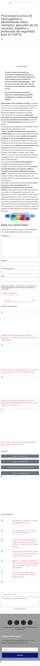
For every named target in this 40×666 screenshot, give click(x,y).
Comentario (5, 236)
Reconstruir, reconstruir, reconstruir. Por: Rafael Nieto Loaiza (25, 521)
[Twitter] (30, 215)
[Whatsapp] (15, 218)
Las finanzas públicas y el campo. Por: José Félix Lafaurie (24, 531)
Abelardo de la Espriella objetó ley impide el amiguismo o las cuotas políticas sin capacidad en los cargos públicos (20, 337)
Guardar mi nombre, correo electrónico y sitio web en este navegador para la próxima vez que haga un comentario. (19, 287)
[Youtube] (30, 622)
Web (2, 276)
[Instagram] (20, 215)
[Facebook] (10, 215)
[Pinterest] (25, 218)
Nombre (4, 260)
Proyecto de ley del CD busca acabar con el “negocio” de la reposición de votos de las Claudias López (20, 370)
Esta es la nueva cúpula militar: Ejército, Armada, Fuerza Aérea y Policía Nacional (18, 443)
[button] (2, 7)
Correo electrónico (8, 268)
